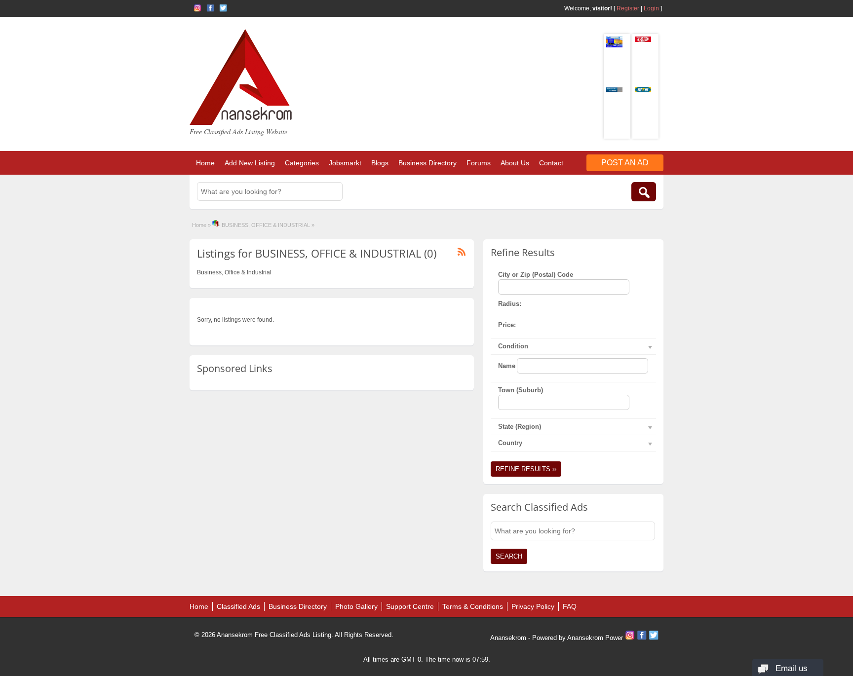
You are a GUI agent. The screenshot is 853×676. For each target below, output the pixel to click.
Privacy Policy (532, 606)
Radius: (509, 303)
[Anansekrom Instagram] (197, 8)
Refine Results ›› (526, 469)
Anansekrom (508, 637)
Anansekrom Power (595, 637)
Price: (507, 325)
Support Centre (410, 606)
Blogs (379, 163)
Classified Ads (238, 606)
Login (651, 8)
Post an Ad (625, 162)
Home (205, 163)
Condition (513, 346)
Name (506, 366)
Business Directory (427, 163)
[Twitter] (654, 637)
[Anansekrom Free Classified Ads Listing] (241, 122)
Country (510, 443)
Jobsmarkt (345, 163)
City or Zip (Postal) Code (535, 274)
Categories (302, 163)
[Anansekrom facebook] (210, 8)
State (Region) (519, 426)
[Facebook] (643, 637)
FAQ (570, 606)
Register (628, 8)
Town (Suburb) (520, 390)
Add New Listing (250, 163)
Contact (551, 163)
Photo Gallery (356, 606)
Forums (478, 163)
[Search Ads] (643, 191)
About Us (515, 163)
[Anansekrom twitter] (223, 8)
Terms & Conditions (472, 606)
